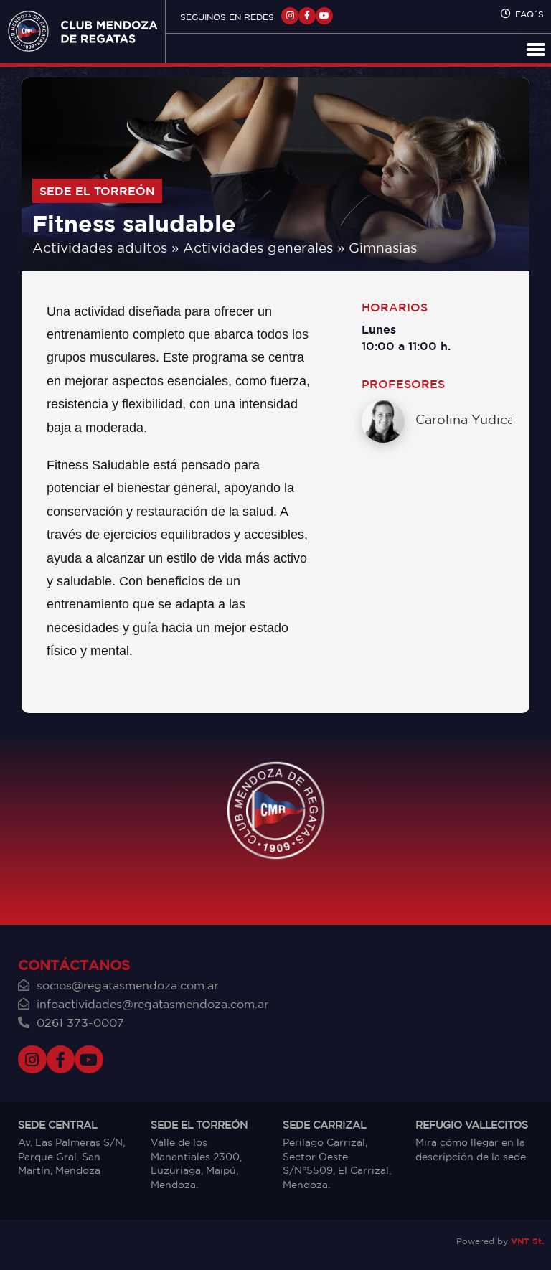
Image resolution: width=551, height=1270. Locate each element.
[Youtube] (324, 15)
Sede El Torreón (97, 190)
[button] (536, 49)
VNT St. (527, 1241)
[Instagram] (289, 15)
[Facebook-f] (307, 15)
